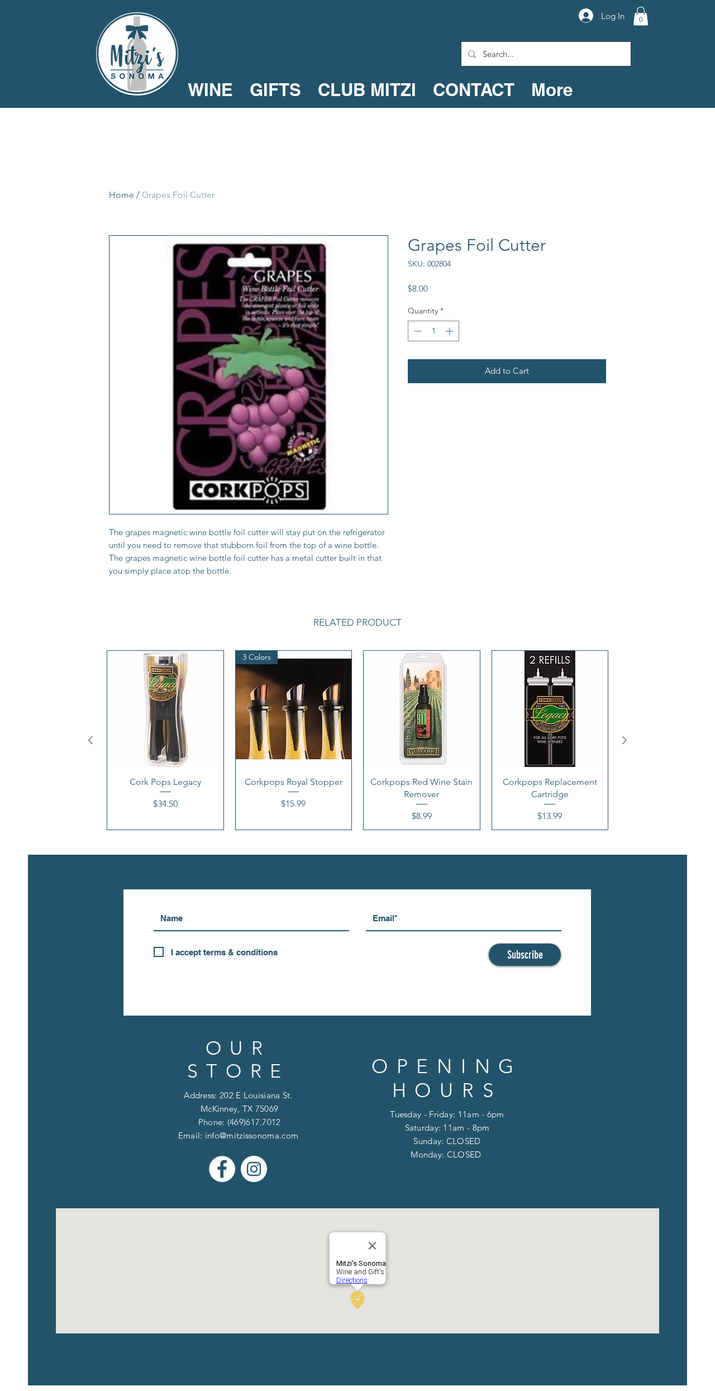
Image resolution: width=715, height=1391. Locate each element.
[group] (357, 740)
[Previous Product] (90, 740)
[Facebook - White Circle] (222, 1169)
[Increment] (450, 331)
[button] (641, 16)
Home (121, 194)
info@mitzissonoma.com (251, 1135)
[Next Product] (624, 740)
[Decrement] (416, 331)
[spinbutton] (433, 331)
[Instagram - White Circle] (254, 1169)
